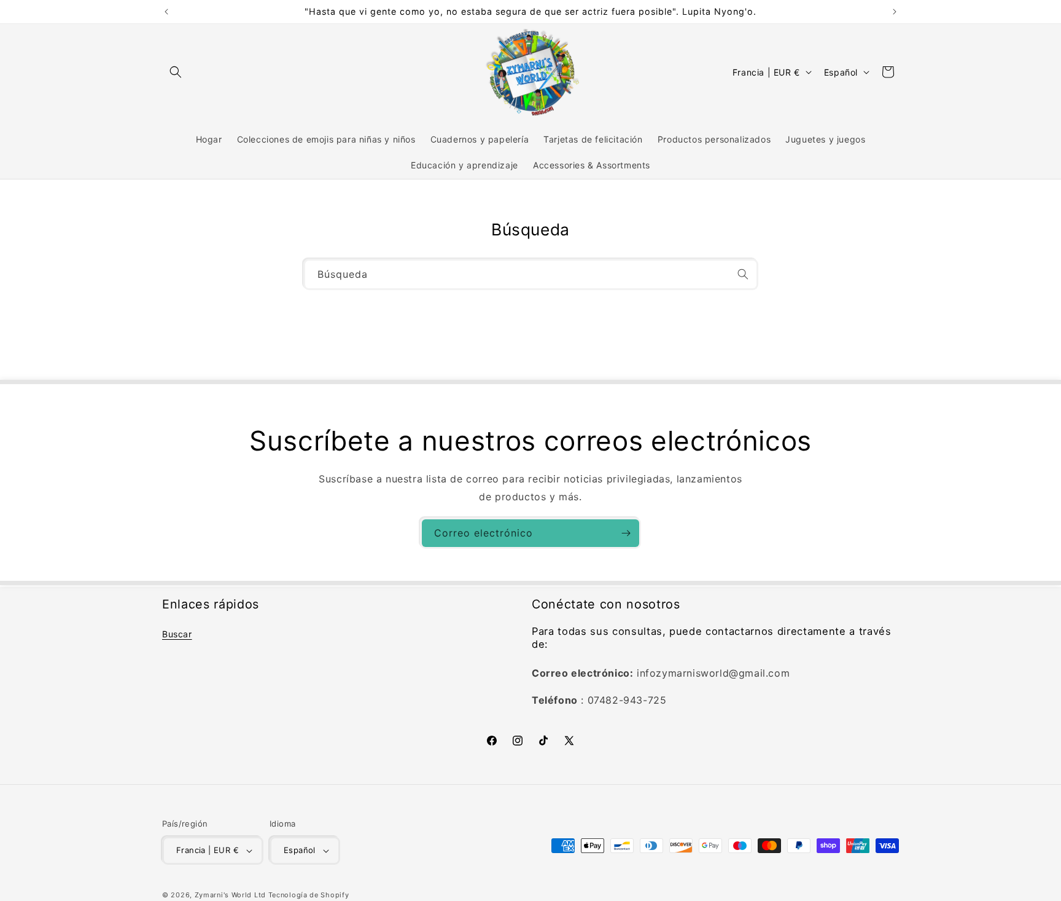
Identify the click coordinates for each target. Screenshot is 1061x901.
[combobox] (530, 274)
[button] (175, 71)
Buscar (177, 634)
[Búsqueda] (742, 274)
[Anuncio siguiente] (894, 11)
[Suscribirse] (625, 533)
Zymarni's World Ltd (230, 895)
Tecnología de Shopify (308, 895)
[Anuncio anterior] (166, 11)
